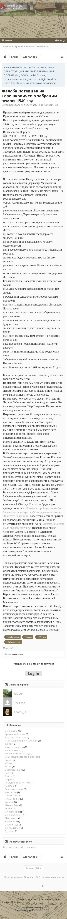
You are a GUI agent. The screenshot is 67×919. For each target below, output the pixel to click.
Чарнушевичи (12, 750)
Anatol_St (20, 712)
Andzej (19, 104)
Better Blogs (38, 907)
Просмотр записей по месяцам (19, 847)
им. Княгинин (12, 811)
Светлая (19, 703)
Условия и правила (53, 877)
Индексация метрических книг (21, 740)
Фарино (9, 779)
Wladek (18, 694)
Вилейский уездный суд (17, 753)
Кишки (29, 636)
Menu (8, 40)
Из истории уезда (14, 747)
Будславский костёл (15, 737)
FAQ (38, 877)
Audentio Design (43, 910)
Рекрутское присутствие (17, 782)
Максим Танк (12, 805)
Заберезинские (14, 642)
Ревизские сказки (14, 789)
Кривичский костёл (15, 734)
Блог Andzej (32, 104)
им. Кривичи (13, 636)
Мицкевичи (11, 818)
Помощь (29, 877)
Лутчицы (9, 831)
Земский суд (11, 824)
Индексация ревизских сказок (21, 756)
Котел (8, 773)
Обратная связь (12, 877)
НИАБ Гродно (12, 798)
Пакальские (11, 795)
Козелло (9, 785)
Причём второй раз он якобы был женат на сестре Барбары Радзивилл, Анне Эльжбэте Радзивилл (32, 512)
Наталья (7, 653)
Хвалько (9, 802)
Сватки (8, 776)
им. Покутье (11, 731)
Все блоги (42, 46)
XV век (8, 766)
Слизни (9, 743)
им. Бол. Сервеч (13, 815)
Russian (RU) (32, 868)
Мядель (9, 808)
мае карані (11, 792)
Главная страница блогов (18, 46)
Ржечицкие (11, 821)
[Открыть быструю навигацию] (62, 56)
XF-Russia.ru (17, 902)
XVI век (42, 636)
